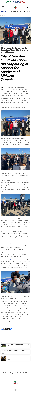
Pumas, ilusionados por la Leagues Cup (17, 357)
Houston (3, 15)
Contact (14, 374)
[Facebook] (2, 329)
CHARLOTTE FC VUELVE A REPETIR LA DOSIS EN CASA (18, 345)
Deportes (18, 372)
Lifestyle (25, 372)
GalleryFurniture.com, (15, 259)
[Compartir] (11, 329)
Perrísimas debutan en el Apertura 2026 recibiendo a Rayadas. (13, 351)
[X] (6, 329)
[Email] (4, 329)
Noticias (10, 372)
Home (4, 372)
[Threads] (9, 329)
